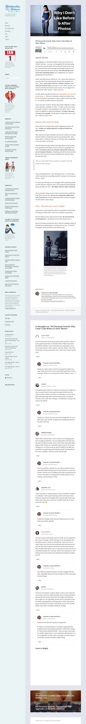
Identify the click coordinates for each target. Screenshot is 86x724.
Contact (7, 39)
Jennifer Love (46, 487)
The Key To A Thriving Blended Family (10, 150)
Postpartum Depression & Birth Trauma (11, 207)
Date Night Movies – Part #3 (12, 362)
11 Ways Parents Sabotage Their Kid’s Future (12, 189)
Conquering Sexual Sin (11, 281)
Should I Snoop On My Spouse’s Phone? (10, 137)
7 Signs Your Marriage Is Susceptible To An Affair (11, 132)
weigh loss (45, 312)
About (6, 36)
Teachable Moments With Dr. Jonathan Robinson (12, 199)
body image (39, 312)
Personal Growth (9, 28)
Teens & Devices (9, 352)
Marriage (7, 25)
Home (6, 23)
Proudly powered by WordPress (52, 720)
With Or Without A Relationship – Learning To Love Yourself (12, 266)
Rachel (43, 587)
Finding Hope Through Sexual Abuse (11, 272)
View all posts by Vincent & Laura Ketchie (52, 301)
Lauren (43, 384)
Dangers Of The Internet (11, 203)
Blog (6, 34)
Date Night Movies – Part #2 (12, 366)
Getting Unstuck (9, 334)
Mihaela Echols (46, 432)
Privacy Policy (39, 720)
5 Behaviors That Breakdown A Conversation (12, 122)
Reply (38, 356)
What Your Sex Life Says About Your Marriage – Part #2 (12, 340)
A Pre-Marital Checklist (11, 141)
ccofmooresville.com (10, 308)
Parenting (7, 31)
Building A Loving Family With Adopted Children (11, 211)
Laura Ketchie (39, 62)
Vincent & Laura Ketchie (58, 310)
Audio (38, 310)
